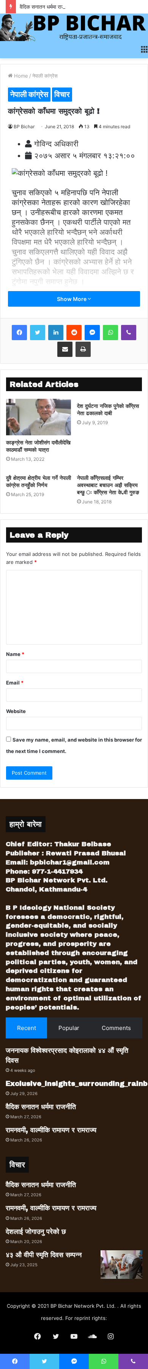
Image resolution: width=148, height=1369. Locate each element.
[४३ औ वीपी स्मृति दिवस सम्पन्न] (121, 1264)
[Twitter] (37, 332)
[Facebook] (19, 332)
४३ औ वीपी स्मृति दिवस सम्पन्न (44, 1255)
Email (15, 683)
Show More (72, 299)
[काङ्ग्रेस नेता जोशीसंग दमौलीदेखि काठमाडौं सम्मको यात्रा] (38, 417)
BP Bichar (24, 126)
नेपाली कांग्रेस (45, 76)
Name (15, 654)
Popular (68, 1028)
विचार (62, 94)
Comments (116, 1028)
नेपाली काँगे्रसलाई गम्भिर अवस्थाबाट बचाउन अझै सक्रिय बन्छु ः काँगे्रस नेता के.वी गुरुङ (108, 485)
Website (16, 711)
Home (20, 76)
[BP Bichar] (74, 27)
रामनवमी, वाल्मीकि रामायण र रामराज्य (51, 1130)
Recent (26, 1028)
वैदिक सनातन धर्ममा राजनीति (46, 6)
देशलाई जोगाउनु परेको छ (36, 1231)
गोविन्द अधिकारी (56, 143)
